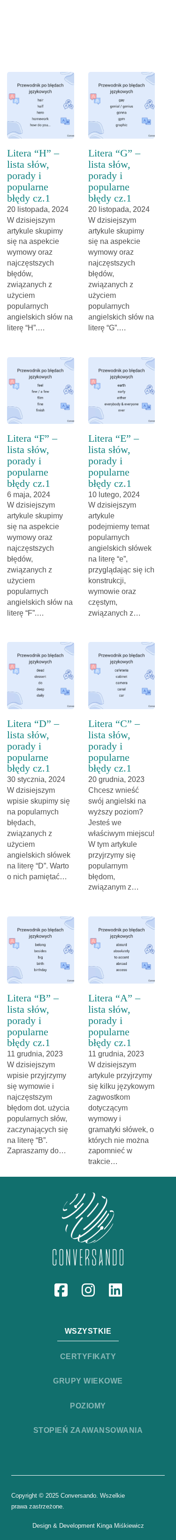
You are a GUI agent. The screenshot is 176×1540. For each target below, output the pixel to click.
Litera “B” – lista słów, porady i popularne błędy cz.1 (33, 1021)
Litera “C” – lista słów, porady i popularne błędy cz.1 (114, 746)
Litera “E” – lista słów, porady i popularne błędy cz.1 (113, 461)
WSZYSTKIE (88, 1331)
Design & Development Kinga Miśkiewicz (88, 1525)
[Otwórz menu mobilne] (135, 21)
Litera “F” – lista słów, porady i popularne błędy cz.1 (32, 461)
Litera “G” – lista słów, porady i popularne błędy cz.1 (114, 176)
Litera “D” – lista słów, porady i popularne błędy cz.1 (33, 746)
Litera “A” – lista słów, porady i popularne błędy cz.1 (114, 1021)
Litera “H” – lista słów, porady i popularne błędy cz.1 (33, 176)
